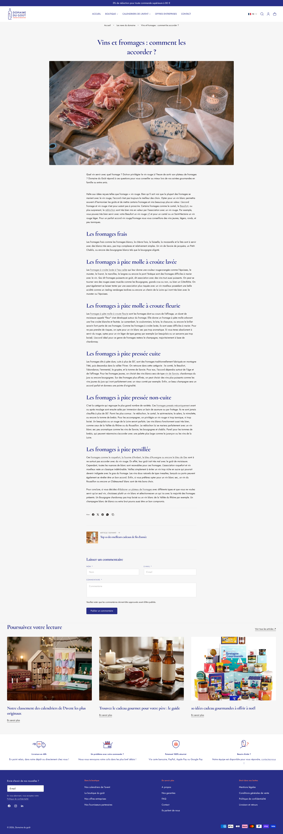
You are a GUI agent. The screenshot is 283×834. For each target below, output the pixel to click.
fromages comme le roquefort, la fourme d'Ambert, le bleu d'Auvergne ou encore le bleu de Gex (139, 457)
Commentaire (94, 579)
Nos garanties (168, 793)
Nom (89, 566)
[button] (253, 14)
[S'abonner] (40, 788)
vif (148, 214)
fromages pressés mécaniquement (173, 405)
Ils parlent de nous (171, 810)
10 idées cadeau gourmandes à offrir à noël (223, 708)
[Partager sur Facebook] (93, 514)
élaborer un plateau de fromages (135, 489)
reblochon (110, 210)
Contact (165, 804)
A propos (166, 787)
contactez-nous (268, 759)
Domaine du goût (22, 827)
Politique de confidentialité (17, 799)
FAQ (164, 798)
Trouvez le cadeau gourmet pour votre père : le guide (139, 708)
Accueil (107, 25)
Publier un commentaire (102, 610)
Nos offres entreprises (95, 798)
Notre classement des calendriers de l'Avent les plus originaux (46, 711)
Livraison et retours (248, 804)
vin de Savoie (171, 373)
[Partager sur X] (97, 514)
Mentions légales (247, 787)
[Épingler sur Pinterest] (102, 514)
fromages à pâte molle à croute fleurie (109, 313)
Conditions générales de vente (254, 793)
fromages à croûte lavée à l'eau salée (108, 270)
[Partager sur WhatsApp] (107, 514)
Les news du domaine (126, 25)
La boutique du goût (94, 793)
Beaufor (184, 206)
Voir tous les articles (264, 629)
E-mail (148, 566)
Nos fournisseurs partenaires (98, 804)
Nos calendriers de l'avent (97, 787)
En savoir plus (13, 720)
